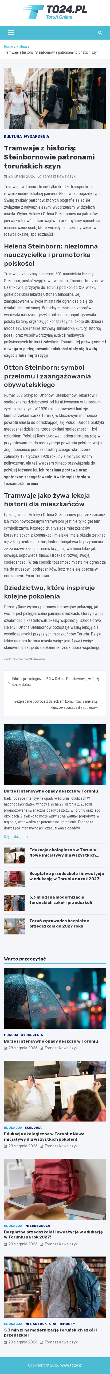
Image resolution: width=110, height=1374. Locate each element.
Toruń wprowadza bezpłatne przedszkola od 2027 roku (59, 923)
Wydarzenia (36, 136)
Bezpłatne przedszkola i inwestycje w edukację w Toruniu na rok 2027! (66, 876)
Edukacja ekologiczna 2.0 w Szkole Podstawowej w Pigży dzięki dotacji (56, 682)
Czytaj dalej (13, 836)
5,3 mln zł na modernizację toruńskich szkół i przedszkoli (60, 900)
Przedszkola (37, 1226)
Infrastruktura (40, 1324)
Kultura (13, 136)
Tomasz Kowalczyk (59, 176)
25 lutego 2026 (22, 176)
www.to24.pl (71, 1365)
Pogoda (11, 1035)
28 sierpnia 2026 (23, 1048)
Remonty (66, 1324)
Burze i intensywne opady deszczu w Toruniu (51, 791)
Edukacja (13, 1127)
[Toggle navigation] (11, 33)
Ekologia (33, 1127)
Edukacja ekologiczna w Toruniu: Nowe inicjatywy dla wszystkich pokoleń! (63, 855)
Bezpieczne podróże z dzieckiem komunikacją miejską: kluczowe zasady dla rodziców (56, 704)
